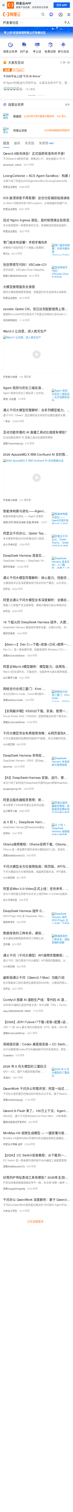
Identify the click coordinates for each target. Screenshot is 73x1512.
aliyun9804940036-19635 (17, 1011)
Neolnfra (7, 766)
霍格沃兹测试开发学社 (14, 1122)
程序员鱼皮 (9, 566)
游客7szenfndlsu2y (13, 443)
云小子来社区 (10, 544)
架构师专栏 (9, 922)
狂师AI (6, 833)
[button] (32, 95)
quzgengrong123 (12, 788)
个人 (67, 22)
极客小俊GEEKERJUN (15, 275)
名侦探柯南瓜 (10, 320)
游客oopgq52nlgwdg (14, 1188)
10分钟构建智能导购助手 (57, 130)
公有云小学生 (10, 1210)
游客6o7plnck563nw (14, 655)
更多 (67, 104)
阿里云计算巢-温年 (13, 1144)
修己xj (6, 253)
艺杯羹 (6, 944)
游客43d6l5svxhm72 (14, 855)
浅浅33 (7, 1077)
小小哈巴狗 (9, 744)
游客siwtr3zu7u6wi (13, 700)
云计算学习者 (10, 677)
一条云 (6, 421)
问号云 (6, 588)
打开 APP (62, 5)
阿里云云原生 (10, 187)
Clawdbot (8, 1055)
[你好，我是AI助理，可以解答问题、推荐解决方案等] (51, 14)
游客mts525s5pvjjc (13, 1099)
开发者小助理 (10, 376)
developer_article (12, 164)
